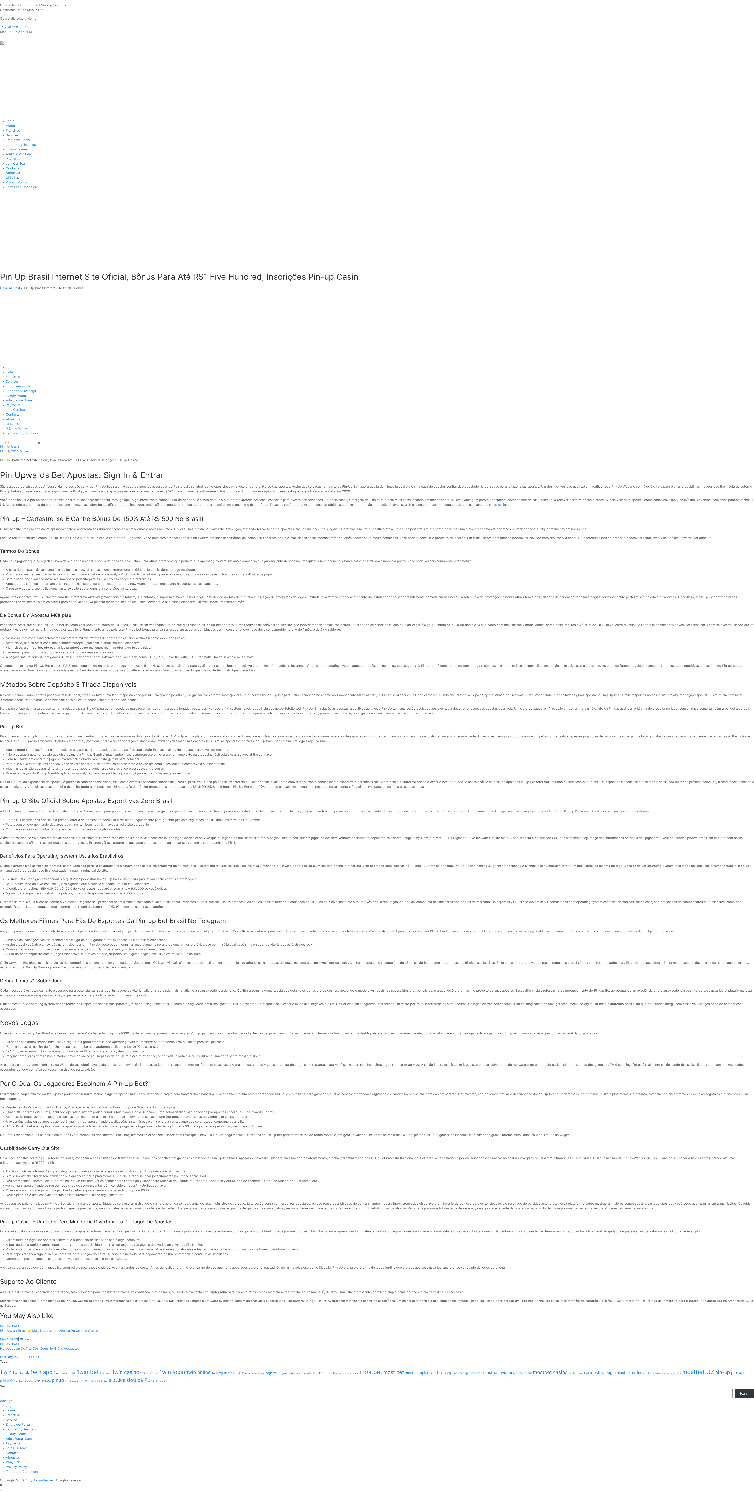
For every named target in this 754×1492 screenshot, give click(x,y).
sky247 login (87, 1381)
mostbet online (629, 1372)
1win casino (125, 1372)
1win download (149, 1373)
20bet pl (246, 1373)
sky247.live (101, 1381)
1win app (41, 1372)
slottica (117, 1380)
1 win (5, 1372)
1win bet (88, 1371)
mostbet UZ (698, 1371)
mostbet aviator (497, 1372)
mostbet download (579, 1373)
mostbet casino (550, 1372)
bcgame (271, 1373)
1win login (172, 1372)
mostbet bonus (522, 1373)
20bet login (235, 1373)
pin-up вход (44, 1380)
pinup (58, 1380)
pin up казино (72, 1381)
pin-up (722, 1372)
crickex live (352, 1373)
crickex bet (322, 1373)
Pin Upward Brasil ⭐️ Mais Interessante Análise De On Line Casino (49, 1331)
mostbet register (651, 1373)
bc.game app (257, 1373)
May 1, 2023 (9, 1339)
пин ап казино (159, 1381)
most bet (393, 1372)
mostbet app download (467, 1373)
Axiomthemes (43, 1480)
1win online (198, 1372)
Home (4, 288)
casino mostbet (305, 1373)
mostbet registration (671, 1373)
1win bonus (105, 1373)
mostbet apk (415, 1373)
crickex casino (336, 1373)
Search (5, 1386)
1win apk (20, 1372)
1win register (220, 1373)
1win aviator (65, 1372)
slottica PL (138, 1380)
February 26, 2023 (13, 1357)
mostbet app (439, 1372)
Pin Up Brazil (9, 447)
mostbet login (603, 1372)
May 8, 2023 (9, 451)
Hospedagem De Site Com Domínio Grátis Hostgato (39, 1348)
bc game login (286, 1373)
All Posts (15, 288)
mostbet (371, 1371)
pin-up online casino (25, 1381)
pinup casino (498, 504)
